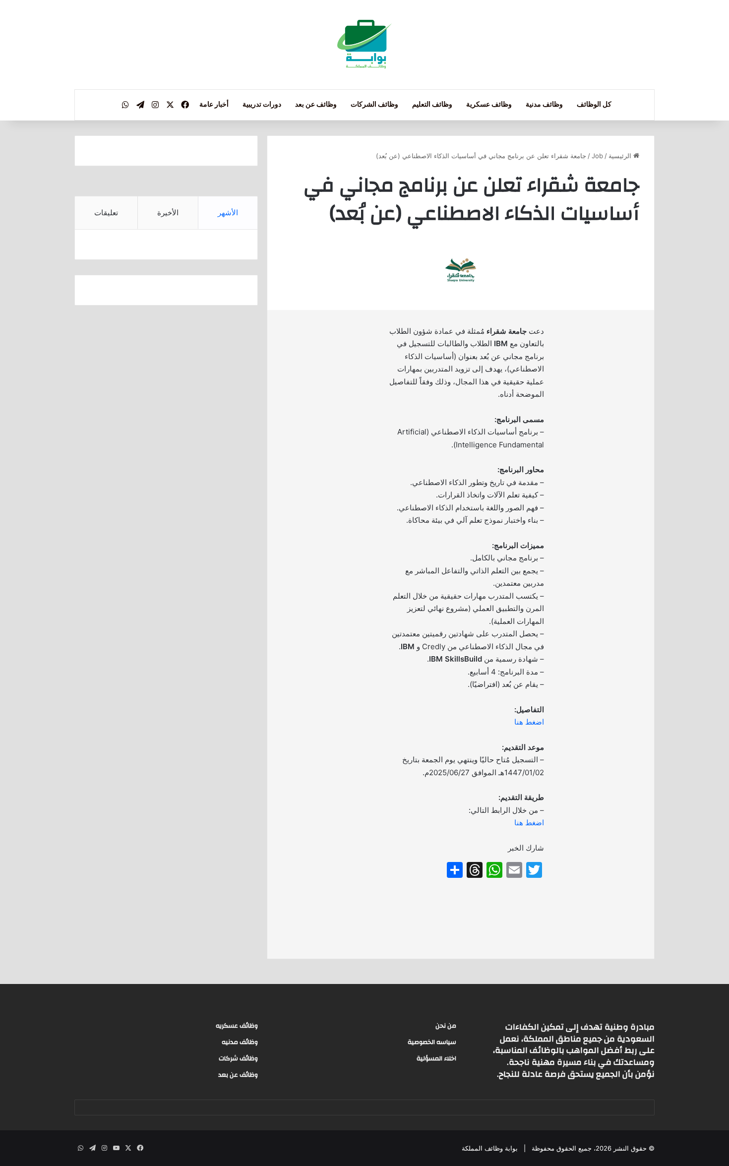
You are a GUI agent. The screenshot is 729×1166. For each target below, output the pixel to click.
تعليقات (106, 212)
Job (597, 156)
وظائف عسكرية (489, 104)
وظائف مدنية (544, 104)
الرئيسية (620, 156)
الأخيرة (168, 212)
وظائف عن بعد (316, 104)
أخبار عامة (214, 104)
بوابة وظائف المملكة (490, 1148)
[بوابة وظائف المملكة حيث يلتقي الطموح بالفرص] (364, 44)
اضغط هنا (529, 722)
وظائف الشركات (374, 104)
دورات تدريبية (262, 104)
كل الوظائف (594, 104)
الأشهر (228, 212)
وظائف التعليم (432, 104)
